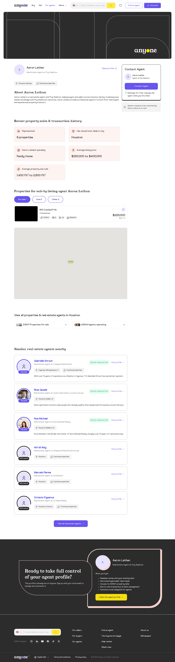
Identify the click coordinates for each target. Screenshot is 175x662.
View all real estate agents (69, 524)
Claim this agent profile (109, 597)
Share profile (108, 68)
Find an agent (134, 5)
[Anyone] (21, 5)
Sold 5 (39, 199)
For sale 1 (22, 199)
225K (70, 262)
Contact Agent (141, 86)
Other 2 (55, 199)
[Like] (123, 209)
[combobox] (75, 5)
